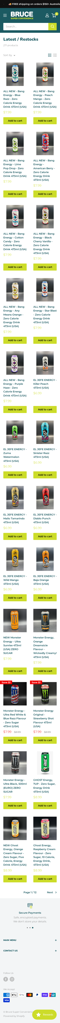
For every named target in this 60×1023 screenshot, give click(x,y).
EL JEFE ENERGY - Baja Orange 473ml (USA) (45, 580)
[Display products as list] (55, 55)
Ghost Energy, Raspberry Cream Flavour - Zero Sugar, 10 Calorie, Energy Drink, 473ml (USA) (44, 855)
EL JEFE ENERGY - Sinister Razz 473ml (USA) (45, 453)
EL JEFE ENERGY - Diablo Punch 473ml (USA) (45, 518)
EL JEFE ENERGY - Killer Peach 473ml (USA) (45, 383)
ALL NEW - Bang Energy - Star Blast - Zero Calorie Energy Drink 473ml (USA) (45, 314)
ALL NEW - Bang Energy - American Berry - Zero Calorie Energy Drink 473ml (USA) (44, 170)
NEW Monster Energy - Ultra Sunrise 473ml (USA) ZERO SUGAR (12, 645)
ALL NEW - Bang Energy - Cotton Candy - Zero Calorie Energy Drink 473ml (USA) (14, 241)
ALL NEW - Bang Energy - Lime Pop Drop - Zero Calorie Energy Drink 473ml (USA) (14, 168)
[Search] (52, 26)
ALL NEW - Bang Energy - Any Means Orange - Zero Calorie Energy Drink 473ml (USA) (13, 316)
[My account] (47, 15)
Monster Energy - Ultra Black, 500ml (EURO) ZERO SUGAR (15, 785)
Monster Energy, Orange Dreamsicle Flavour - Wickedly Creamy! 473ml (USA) (45, 647)
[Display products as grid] (49, 55)
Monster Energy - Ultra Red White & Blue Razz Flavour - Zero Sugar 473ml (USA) (14, 718)
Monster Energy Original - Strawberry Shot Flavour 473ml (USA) (43, 718)
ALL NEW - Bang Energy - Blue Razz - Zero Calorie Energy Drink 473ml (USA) (14, 99)
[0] (54, 15)
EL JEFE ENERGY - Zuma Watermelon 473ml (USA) (15, 455)
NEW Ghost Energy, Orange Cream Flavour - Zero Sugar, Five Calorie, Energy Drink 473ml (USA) (14, 855)
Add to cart (15, 120)
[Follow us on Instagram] (12, 979)
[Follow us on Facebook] (5, 979)
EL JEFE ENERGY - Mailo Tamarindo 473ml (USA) (15, 518)
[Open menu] (5, 15)
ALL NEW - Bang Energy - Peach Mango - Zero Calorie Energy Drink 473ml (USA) (44, 99)
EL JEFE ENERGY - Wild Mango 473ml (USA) (15, 580)
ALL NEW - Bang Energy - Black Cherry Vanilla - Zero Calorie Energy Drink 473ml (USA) (43, 243)
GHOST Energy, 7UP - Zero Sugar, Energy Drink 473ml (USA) (44, 785)
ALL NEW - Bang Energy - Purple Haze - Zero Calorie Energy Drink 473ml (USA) (14, 387)
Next (50, 892)
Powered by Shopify (14, 1016)
